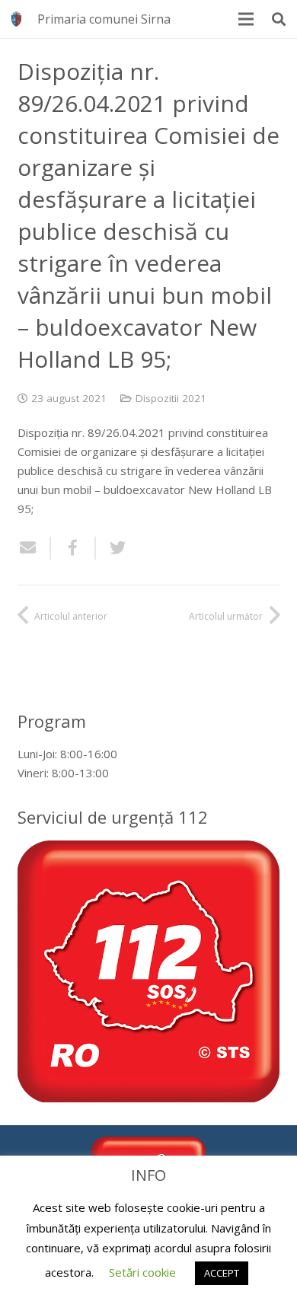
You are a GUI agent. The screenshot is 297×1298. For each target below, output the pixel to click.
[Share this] (73, 548)
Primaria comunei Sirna (104, 19)
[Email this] (34, 548)
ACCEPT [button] (221, 1273)
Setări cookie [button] (142, 1272)
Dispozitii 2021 (171, 398)
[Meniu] (246, 19)
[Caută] (279, 19)
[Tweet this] (112, 548)
